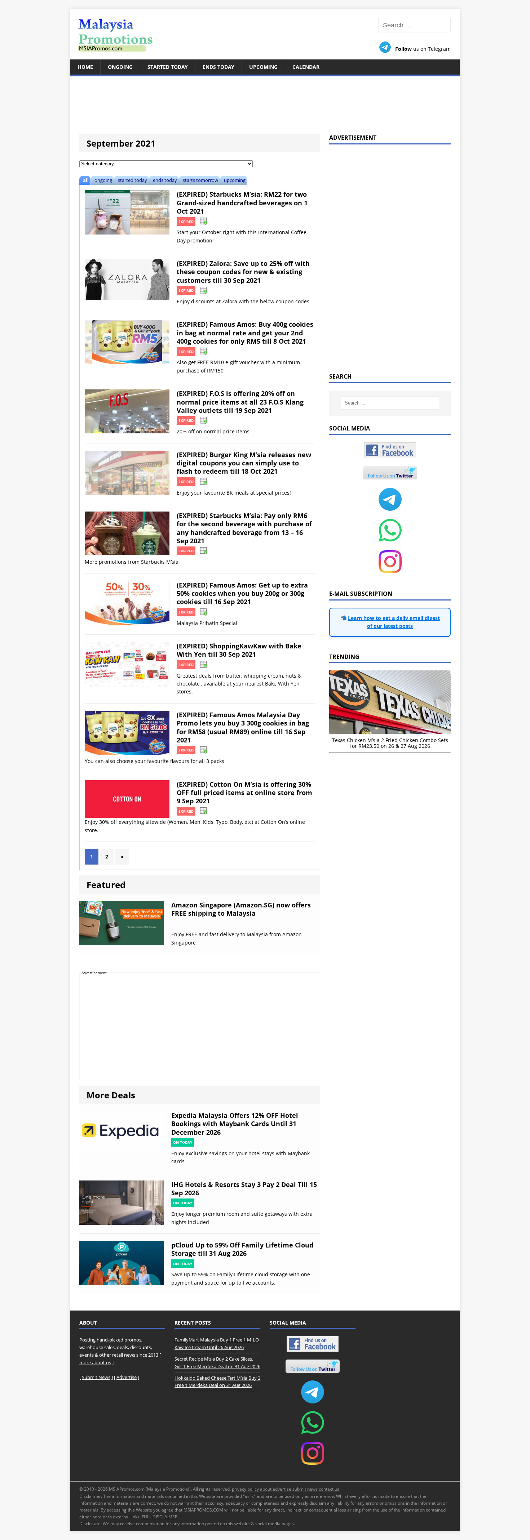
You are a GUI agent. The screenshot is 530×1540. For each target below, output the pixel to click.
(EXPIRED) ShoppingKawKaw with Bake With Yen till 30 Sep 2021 (239, 650)
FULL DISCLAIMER (159, 1517)
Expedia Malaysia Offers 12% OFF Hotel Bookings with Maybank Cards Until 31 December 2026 (234, 1124)
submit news (305, 1489)
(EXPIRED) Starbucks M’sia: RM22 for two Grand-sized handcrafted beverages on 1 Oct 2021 (242, 202)
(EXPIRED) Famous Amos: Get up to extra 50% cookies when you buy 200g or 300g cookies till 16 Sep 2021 (242, 593)
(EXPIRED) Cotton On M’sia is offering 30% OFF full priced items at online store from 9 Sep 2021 (244, 792)
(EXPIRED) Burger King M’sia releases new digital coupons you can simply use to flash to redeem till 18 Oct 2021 (244, 463)
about (265, 1489)
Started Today (167, 66)
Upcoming (263, 66)
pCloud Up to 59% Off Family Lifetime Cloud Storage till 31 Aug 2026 (242, 1249)
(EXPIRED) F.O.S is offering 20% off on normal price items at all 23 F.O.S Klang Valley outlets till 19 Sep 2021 (240, 402)
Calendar (305, 66)
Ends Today (218, 66)
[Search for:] (414, 25)
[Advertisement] (265, 101)
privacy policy (245, 1489)
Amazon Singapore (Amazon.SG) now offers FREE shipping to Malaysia (241, 909)
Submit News (96, 1377)
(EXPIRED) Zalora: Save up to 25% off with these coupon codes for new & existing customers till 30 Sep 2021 (243, 272)
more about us (95, 1362)
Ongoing (120, 66)
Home (85, 66)
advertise (282, 1489)
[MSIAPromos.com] (265, 34)
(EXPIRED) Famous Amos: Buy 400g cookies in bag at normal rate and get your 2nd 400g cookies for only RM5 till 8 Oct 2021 (245, 332)
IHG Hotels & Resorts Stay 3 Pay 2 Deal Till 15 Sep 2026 (244, 1188)
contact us (329, 1489)
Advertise (126, 1377)
